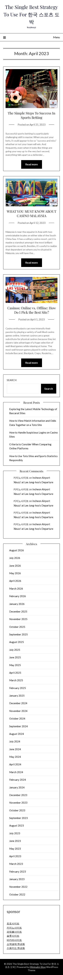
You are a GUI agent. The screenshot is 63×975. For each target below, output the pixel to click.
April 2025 (15, 672)
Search (11, 380)
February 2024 (17, 779)
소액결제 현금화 (16, 944)
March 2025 (16, 680)
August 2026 (16, 550)
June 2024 (15, 749)
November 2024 (18, 710)
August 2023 (16, 825)
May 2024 (15, 756)
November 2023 (18, 802)
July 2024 (14, 741)
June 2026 (15, 565)
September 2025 (18, 634)
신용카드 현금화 (16, 948)
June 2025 (15, 657)
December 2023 (18, 795)
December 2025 (18, 611)
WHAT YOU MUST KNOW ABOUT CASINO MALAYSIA (31, 213)
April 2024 (15, 764)
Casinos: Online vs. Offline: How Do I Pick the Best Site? (31, 310)
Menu (56, 37)
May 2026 (15, 573)
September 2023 (18, 817)
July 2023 (14, 833)
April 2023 (15, 856)
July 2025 (14, 649)
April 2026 (15, 580)
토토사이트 (13, 923)
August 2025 (16, 641)
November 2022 (18, 886)
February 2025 (17, 687)
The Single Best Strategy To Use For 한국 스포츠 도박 (31, 14)
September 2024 (18, 726)
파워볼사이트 (14, 931)
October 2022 (17, 894)
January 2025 (17, 695)
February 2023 (17, 871)
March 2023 (16, 863)
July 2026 (14, 557)
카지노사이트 (21, 477)
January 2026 (17, 603)
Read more (31, 164)
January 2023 (17, 879)
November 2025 (18, 619)
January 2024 (17, 787)
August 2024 (16, 733)
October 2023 (17, 810)
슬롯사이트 (13, 935)
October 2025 (17, 626)
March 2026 (16, 588)
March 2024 (16, 772)
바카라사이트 (14, 939)
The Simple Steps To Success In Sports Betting (31, 115)
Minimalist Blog (38, 967)
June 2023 (15, 840)
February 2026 (17, 596)
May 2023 (15, 848)
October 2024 (17, 718)
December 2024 (18, 703)
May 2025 (15, 665)
